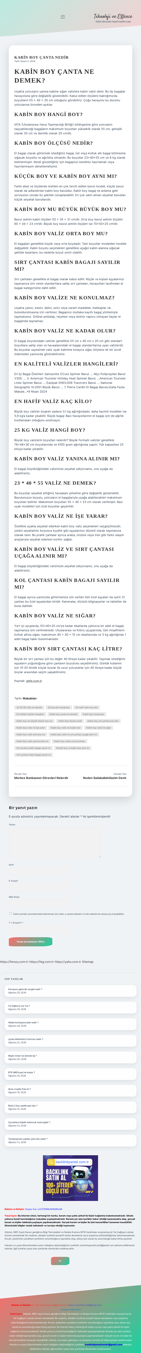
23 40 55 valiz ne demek (29, 707)
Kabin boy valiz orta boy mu (31, 734)
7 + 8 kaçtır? (16, 922)
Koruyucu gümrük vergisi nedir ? (25, 989)
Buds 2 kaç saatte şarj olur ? (22, 1105)
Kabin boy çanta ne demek (63, 714)
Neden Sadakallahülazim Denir (104, 778)
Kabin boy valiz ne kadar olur (65, 727)
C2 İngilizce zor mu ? (19, 1005)
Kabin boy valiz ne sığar (98, 727)
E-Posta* (13, 880)
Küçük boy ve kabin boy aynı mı (72, 748)
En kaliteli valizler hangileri (30, 714)
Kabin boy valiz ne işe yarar (31, 727)
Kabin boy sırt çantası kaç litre (103, 721)
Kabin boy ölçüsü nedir (70, 721)
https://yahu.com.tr (68, 962)
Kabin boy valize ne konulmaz (69, 741)
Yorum (12, 824)
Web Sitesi (14, 897)
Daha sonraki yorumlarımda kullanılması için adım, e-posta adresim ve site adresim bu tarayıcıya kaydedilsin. (68, 914)
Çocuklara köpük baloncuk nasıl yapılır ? (29, 1122)
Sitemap (87, 962)
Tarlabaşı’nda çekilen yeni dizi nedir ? (28, 1139)
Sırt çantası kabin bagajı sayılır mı (34, 754)
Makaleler (30, 698)
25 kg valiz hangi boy (59, 707)
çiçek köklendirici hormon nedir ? (25, 1039)
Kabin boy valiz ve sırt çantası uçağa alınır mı (74, 734)
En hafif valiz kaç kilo (86, 707)
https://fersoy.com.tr (14, 962)
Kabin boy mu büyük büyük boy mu (35, 721)
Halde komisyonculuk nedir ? (23, 1022)
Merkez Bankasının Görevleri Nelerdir (41, 778)
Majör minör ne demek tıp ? (22, 1055)
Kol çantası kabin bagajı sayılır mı (33, 748)
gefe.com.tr (34, 681)
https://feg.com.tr (41, 962)
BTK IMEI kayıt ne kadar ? (21, 1072)
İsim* (11, 864)
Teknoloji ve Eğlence (113, 16)
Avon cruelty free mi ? (19, 1089)
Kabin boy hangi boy (93, 714)
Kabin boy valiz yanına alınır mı (32, 741)
